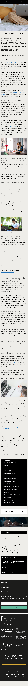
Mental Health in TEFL (9, 467)
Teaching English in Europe (10, 484)
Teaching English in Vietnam (10, 483)
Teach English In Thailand (9, 480)
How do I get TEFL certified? (9, 557)
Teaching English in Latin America (11, 486)
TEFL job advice (7, 497)
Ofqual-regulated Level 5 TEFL (11, 62)
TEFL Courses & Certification (10, 489)
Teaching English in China (9, 481)
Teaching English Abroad (9, 473)
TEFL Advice (6, 491)
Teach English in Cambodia (10, 478)
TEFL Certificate (7, 492)
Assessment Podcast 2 (7, 272)
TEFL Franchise (7, 504)
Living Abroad (7, 475)
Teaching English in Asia (9, 476)
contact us (15, 362)
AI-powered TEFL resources (10, 464)
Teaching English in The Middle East (12, 488)
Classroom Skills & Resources (10, 462)
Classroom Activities (8, 465)
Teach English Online (8, 472)
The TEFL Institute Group (9, 500)
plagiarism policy (12, 126)
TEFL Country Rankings (9, 502)
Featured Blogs (7, 470)
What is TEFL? (5, 532)
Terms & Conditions (10, 671)
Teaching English (7, 468)
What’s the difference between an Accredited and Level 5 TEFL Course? (13, 562)
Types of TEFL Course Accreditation (12, 494)
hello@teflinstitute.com (14, 668)
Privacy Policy (15, 610)
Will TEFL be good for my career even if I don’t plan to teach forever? (13, 571)
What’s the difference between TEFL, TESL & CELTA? (12, 567)
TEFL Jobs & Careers (8, 496)
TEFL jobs (6, 499)
